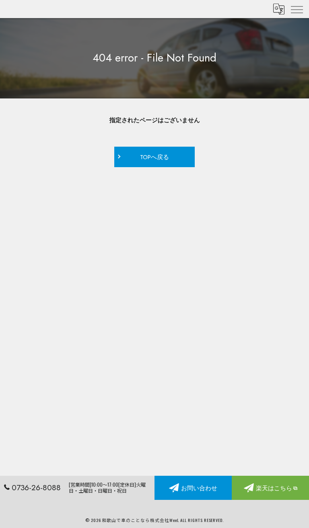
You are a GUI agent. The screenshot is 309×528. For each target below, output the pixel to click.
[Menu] (296, 9)
